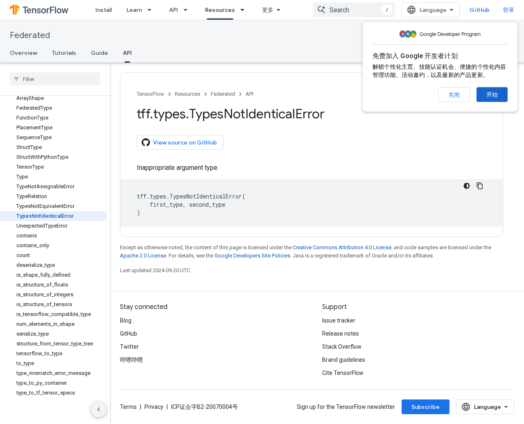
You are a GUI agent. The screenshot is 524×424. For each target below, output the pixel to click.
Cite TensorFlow (343, 373)
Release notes (340, 333)
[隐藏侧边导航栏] (98, 409)
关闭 (454, 95)
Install (103, 10)
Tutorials (64, 52)
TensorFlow (150, 94)
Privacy (154, 407)
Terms (128, 407)
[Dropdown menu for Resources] (245, 10)
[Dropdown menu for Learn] (152, 10)
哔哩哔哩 (131, 359)
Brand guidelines (343, 359)
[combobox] (354, 9)
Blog (125, 320)
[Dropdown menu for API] (188, 10)
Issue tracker (338, 320)
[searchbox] (55, 79)
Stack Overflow (341, 346)
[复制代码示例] (479, 185)
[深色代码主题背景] (466, 185)
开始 (492, 94)
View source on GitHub (185, 142)
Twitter (129, 346)
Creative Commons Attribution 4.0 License (342, 247)
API (173, 10)
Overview (23, 52)
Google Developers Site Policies (252, 256)
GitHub (480, 10)
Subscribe (425, 406)
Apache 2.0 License (143, 256)
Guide (99, 52)
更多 (267, 10)
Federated (30, 35)
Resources (220, 10)
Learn (134, 10)
